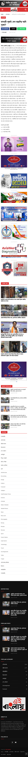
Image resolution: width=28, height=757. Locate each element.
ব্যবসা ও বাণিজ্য (4, 465)
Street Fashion (4, 537)
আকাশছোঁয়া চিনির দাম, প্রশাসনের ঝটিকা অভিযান (18, 398)
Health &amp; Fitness (6, 494)
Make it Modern (4, 505)
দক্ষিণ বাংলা (3, 444)
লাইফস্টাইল (3, 570)
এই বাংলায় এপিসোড (5, 562)
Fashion (2, 483)
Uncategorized (4, 552)
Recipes (3, 526)
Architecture (4, 472)
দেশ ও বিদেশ (3, 451)
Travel (2, 548)
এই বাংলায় (7, 14)
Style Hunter (4, 541)
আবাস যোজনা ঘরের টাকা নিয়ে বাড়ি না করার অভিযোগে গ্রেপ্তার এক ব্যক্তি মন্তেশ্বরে (18, 416)
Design (2, 480)
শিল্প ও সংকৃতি (4, 458)
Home (2, 14)
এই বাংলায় (11, 752)
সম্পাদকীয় (3, 573)
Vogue (2, 559)
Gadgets (3, 490)
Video (2, 555)
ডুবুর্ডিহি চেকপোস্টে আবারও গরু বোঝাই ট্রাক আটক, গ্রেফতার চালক (18, 390)
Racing (2, 523)
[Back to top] (26, 753)
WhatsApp (22, 29)
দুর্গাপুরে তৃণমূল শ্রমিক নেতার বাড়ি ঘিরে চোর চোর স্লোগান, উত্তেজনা (17, 424)
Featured (3, 487)
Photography (4, 519)
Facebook (5, 29)
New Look (3, 516)
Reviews (3, 530)
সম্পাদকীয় (3, 436)
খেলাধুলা (3, 454)
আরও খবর (9, 754)
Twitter (13, 29)
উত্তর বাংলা (3, 447)
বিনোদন (2, 566)
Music (2, 512)
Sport (2, 534)
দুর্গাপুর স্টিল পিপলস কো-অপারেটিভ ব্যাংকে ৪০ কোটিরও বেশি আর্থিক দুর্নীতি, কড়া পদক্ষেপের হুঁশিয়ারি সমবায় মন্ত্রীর (18, 408)
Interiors (3, 498)
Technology (4, 544)
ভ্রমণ (2, 469)
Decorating (3, 476)
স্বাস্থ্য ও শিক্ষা (3, 462)
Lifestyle (3, 501)
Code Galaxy (8, 749)
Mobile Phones (4, 508)
